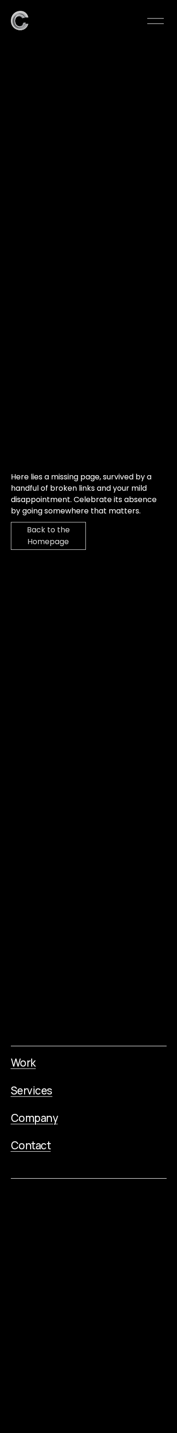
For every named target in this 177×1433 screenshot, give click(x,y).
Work (23, 1063)
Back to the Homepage (48, 535)
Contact (31, 1145)
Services (31, 1091)
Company (34, 1118)
